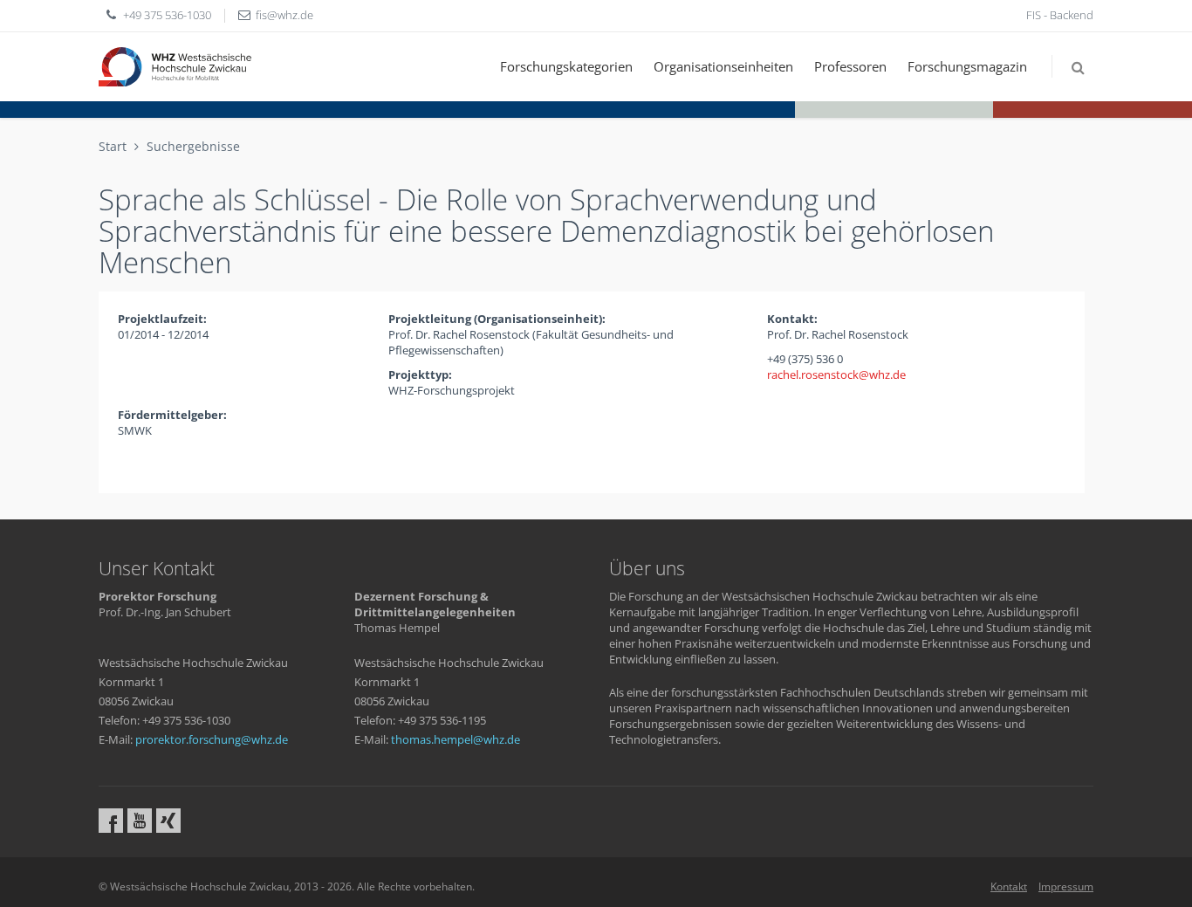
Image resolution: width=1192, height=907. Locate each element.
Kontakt (1008, 886)
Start (113, 146)
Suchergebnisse (193, 146)
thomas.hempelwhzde (455, 739)
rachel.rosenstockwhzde (836, 374)
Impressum (1065, 886)
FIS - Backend (1059, 15)
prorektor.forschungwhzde (211, 739)
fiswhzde (284, 15)
